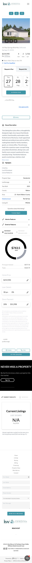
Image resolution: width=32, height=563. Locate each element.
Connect (16, 473)
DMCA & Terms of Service (19, 561)
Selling (16, 463)
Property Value (16, 468)
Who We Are (16, 470)
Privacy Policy (7, 561)
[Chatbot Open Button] (27, 558)
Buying (16, 460)
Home (16, 455)
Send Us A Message (16, 513)
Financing (16, 465)
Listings (16, 458)
